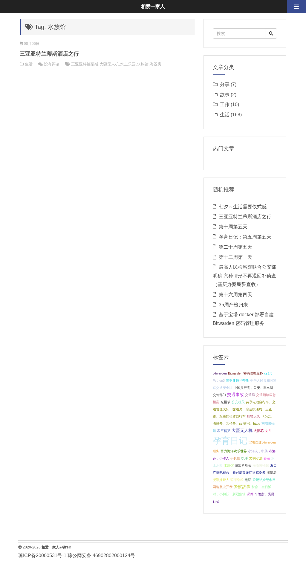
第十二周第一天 (235, 257)
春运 (267, 458)
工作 (225, 104)
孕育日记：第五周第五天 (245, 236)
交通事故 (235, 394)
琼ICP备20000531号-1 (42, 555)
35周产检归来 (233, 304)
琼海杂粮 (237, 480)
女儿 (268, 430)
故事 (225, 94)
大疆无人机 (109, 64)
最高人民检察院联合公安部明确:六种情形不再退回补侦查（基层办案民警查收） (244, 276)
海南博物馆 (261, 465)
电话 (248, 480)
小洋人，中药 (258, 451)
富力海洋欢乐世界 (234, 451)
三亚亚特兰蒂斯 (84, 64)
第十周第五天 (233, 226)
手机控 (235, 458)
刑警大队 (253, 416)
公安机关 (238, 402)
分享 (225, 84)
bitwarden (220, 373)
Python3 (219, 380)
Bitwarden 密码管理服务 (245, 373)
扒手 (244, 458)
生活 (29, 64)
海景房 (155, 64)
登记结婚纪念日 (264, 480)
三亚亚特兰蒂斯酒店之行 (49, 54)
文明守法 (255, 458)
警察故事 (242, 486)
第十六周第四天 (235, 294)
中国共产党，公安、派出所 (253, 387)
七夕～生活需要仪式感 (243, 206)
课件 (250, 494)
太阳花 (259, 430)
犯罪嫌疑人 (221, 480)
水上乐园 (128, 64)
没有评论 (51, 64)
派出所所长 (243, 465)
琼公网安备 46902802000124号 (101, 555)
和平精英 (223, 430)
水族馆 (143, 64)
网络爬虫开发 (222, 487)
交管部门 (219, 395)
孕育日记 (230, 440)
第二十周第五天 (235, 247)
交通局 (250, 395)
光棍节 (225, 402)
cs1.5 (268, 373)
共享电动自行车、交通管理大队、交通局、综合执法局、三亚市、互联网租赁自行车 (244, 409)
